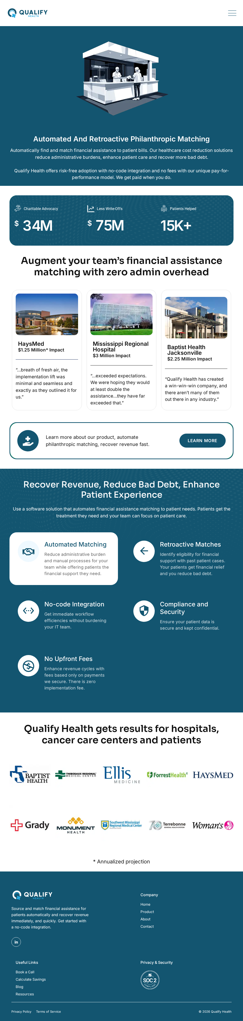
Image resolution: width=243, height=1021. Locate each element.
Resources (25, 994)
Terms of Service (48, 1011)
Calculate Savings (31, 979)
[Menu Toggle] (231, 13)
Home (145, 904)
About (145, 919)
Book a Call (25, 972)
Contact (147, 926)
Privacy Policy (21, 1011)
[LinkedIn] (16, 942)
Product (147, 911)
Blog (19, 986)
